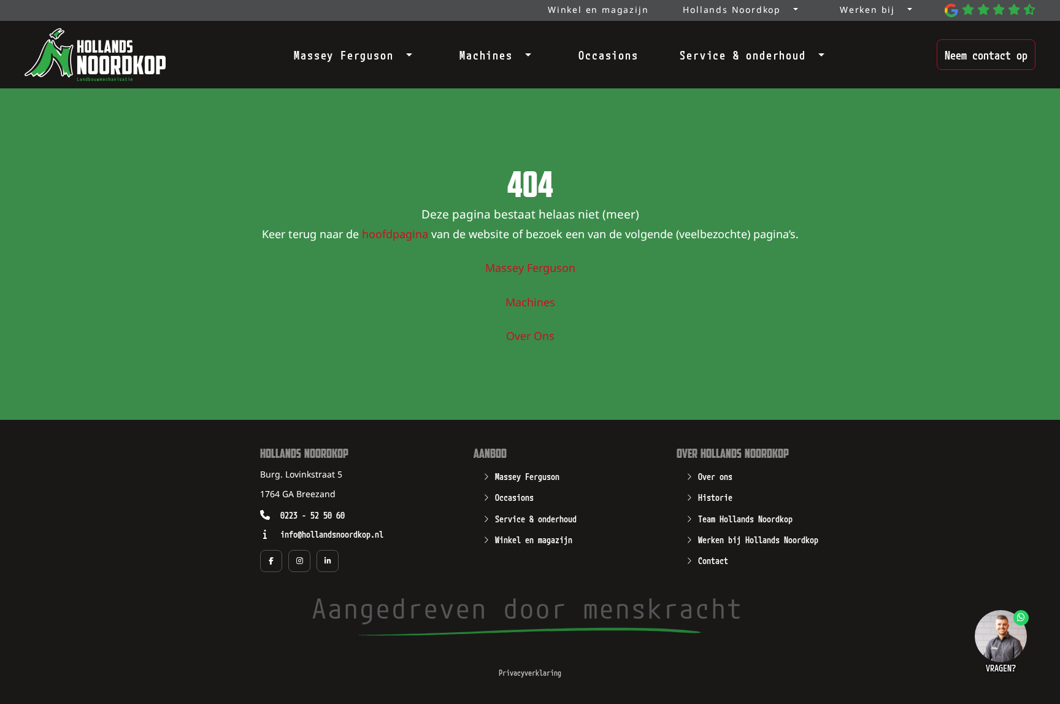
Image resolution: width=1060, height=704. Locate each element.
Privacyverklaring (530, 672)
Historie (715, 496)
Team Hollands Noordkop (745, 518)
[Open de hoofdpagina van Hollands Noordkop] (95, 54)
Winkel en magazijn (533, 539)
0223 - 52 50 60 (312, 514)
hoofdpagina (395, 235)
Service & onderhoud (742, 54)
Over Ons (530, 337)
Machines (485, 54)
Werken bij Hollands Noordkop (758, 539)
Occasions (608, 54)
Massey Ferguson (343, 54)
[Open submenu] (405, 52)
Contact (713, 560)
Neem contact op (986, 54)
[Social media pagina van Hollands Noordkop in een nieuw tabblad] (271, 561)
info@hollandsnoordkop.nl (331, 533)
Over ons (715, 475)
